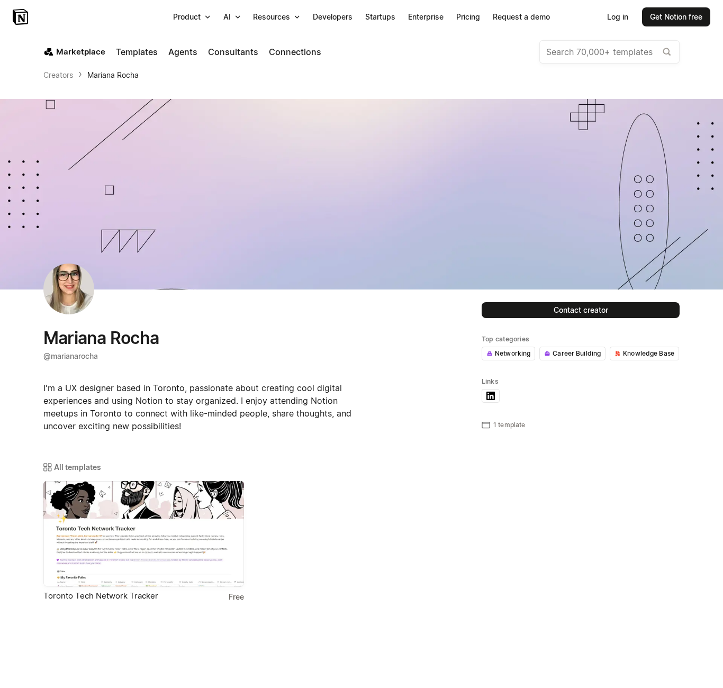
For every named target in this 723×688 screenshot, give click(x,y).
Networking (512, 353)
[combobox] (609, 52)
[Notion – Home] (21, 17)
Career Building (577, 353)
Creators (58, 74)
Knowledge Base (648, 353)
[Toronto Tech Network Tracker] (143, 533)
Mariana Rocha (113, 74)
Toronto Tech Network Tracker (100, 596)
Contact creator (581, 309)
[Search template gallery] (666, 51)
